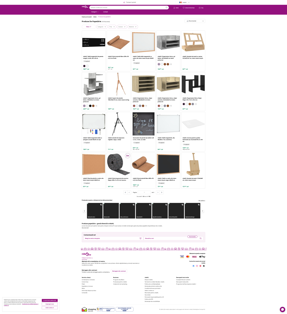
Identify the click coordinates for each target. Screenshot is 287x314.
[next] (158, 192)
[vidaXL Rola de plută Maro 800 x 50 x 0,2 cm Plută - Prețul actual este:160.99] (143, 164)
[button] (95, 210)
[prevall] (125, 192)
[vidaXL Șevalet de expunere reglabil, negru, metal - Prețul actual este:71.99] (118, 124)
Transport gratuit (131, 2)
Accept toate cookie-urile (49, 300)
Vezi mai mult (85, 227)
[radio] (84, 66)
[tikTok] (204, 266)
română (184, 2)
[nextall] (161, 192)
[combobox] (129, 7)
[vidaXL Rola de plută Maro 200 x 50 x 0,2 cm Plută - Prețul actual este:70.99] (118, 42)
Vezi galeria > (202, 200)
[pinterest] (200, 266)
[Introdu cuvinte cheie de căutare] (166, 7)
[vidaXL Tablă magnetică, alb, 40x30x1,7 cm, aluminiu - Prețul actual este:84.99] (168, 124)
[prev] (129, 192)
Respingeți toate (50, 304)
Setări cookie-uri (149, 290)
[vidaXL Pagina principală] (85, 7)
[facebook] (193, 266)
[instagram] (197, 266)
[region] (30, 304)
